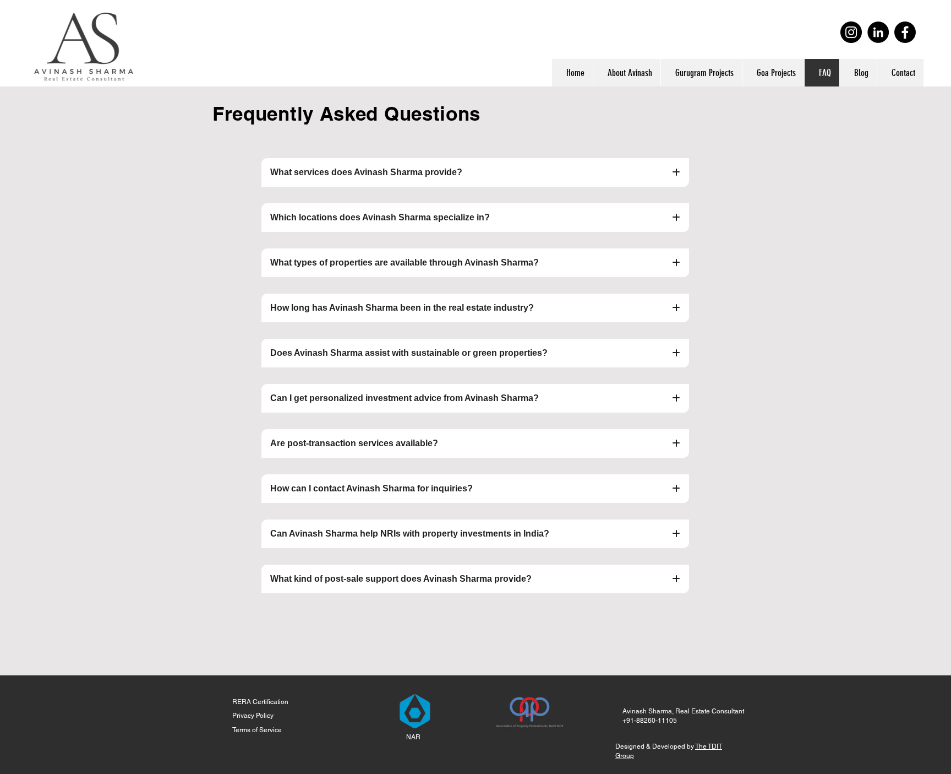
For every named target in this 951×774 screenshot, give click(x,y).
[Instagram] (851, 32)
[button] (701, 72)
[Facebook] (905, 32)
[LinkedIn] (878, 32)
